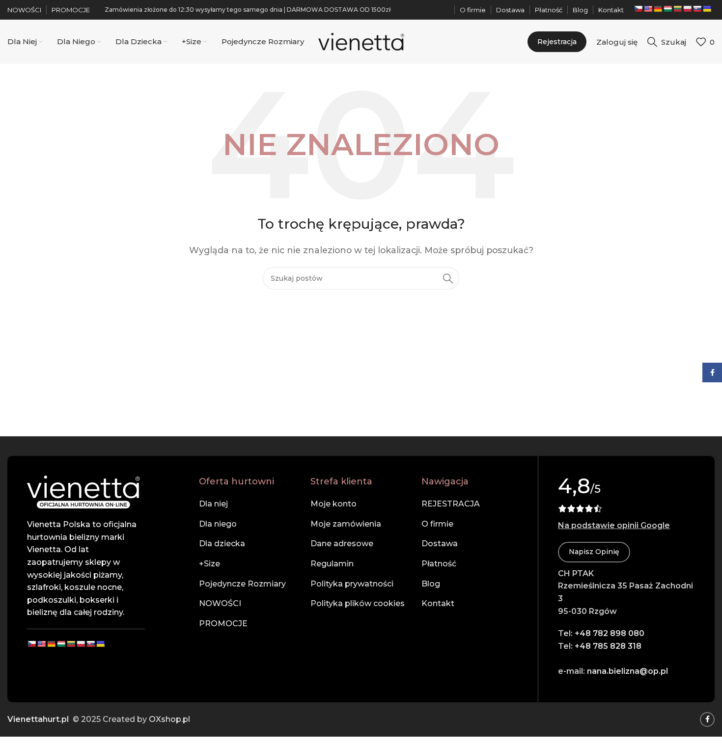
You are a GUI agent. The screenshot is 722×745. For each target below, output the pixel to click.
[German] (657, 9)
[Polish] (687, 9)
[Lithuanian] (677, 9)
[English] (647, 9)
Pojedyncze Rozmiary (242, 583)
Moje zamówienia (345, 524)
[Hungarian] (667, 9)
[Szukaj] (448, 278)
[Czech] (638, 9)
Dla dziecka (222, 543)
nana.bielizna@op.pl (627, 671)
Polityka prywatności (351, 583)
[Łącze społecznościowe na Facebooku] (707, 719)
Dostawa (439, 543)
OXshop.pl (169, 719)
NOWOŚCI (220, 603)
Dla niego (218, 524)
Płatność (438, 563)
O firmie (437, 524)
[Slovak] (697, 9)
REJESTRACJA (450, 503)
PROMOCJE (223, 623)
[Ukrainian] (706, 9)
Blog (430, 583)
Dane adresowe (341, 543)
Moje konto (333, 503)
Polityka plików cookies (357, 603)
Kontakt (437, 603)
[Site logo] (361, 41)
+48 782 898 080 (609, 633)
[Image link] (83, 491)
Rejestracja (557, 41)
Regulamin (332, 563)
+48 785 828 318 (608, 646)
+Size (209, 563)
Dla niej (213, 503)
